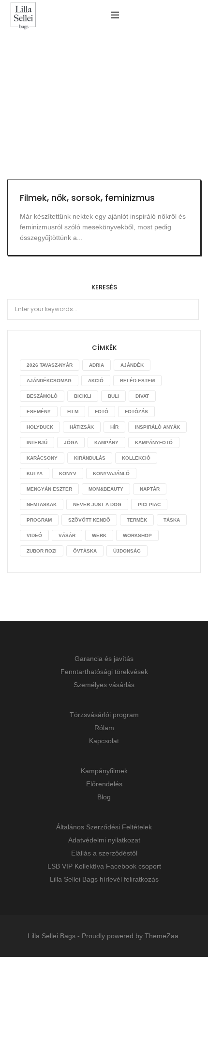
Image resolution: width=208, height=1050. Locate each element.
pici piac (149, 504)
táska (171, 520)
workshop (137, 535)
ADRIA (96, 365)
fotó (101, 411)
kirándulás (89, 458)
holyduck (40, 427)
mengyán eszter (49, 489)
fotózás (136, 411)
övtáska (85, 551)
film (72, 411)
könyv (67, 473)
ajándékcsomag (49, 380)
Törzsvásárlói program (104, 715)
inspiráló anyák (157, 427)
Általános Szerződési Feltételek (104, 827)
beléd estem (137, 380)
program (39, 520)
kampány (106, 442)
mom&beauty (106, 489)
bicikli (82, 396)
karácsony (42, 458)
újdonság (127, 551)
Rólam (104, 728)
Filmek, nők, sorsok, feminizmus (87, 198)
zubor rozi (42, 551)
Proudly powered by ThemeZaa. (131, 936)
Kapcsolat (104, 741)
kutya (35, 473)
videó (34, 535)
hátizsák (82, 427)
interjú (37, 442)
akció (96, 380)
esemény (39, 411)
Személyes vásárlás (104, 685)
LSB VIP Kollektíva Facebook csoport (104, 866)
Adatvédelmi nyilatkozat (104, 840)
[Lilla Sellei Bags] (23, 16)
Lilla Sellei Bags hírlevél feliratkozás (104, 879)
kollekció (136, 458)
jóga (71, 442)
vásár (67, 535)
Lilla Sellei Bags (51, 936)
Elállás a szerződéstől (104, 853)
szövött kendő (89, 520)
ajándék (132, 365)
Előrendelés (104, 784)
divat (142, 396)
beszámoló (42, 396)
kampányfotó (154, 442)
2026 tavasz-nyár (50, 365)
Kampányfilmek (104, 771)
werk (99, 535)
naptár (150, 489)
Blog (104, 797)
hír (114, 427)
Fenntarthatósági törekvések (104, 671)
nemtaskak (42, 504)
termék (137, 520)
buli (113, 396)
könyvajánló (111, 473)
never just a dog (97, 504)
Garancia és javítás (104, 658)
